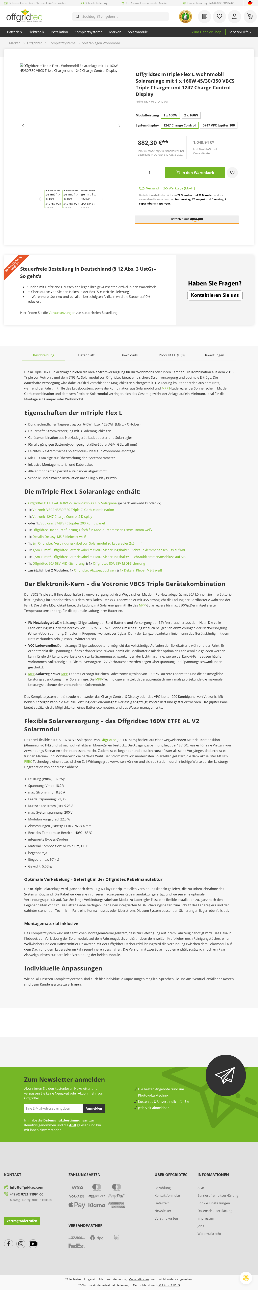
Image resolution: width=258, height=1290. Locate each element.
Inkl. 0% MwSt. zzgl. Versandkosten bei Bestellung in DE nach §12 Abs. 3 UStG (161, 153)
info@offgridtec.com (26, 1187)
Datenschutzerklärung (215, 1211)
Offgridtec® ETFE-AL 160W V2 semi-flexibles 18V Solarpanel (73, 503)
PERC (28, 761)
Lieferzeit (162, 1203)
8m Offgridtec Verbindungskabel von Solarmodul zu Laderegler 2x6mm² (87, 543)
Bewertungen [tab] (214, 355)
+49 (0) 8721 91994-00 (26, 1194)
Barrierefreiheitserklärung (218, 1195)
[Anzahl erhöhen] (159, 172)
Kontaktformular (168, 1195)
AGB (72, 1125)
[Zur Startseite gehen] (24, 15)
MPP (142, 605)
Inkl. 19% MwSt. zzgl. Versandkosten (205, 151)
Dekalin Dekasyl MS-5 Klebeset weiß (59, 537)
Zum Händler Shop (206, 32)
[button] (187, 221)
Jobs (201, 1226)
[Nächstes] (119, 126)
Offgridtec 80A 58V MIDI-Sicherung (119, 563)
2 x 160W (191, 115)
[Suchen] (77, 16)
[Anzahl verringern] (140, 172)
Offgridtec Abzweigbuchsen (95, 570)
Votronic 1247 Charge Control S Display (62, 516)
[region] (71, 135)
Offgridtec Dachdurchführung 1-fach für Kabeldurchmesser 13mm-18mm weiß (92, 530)
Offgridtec (108, 740)
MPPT (166, 388)
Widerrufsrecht (209, 1233)
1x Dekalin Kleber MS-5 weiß (141, 570)
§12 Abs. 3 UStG (169, 1285)
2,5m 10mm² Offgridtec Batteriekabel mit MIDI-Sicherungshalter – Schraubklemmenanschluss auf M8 (108, 557)
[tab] (43, 355)
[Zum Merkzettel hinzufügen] (232, 172)
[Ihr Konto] (234, 16)
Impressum (206, 1218)
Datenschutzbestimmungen (65, 1120)
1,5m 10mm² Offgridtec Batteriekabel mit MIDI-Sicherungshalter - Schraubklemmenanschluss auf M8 (108, 550)
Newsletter (163, 1211)
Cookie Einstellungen (214, 1203)
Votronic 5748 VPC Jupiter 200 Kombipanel (73, 523)
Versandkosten (166, 1218)
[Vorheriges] (23, 126)
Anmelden (94, 1108)
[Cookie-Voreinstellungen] (246, 1278)
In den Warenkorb (197, 172)
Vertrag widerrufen (22, 1221)
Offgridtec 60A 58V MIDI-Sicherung (58, 563)
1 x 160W (170, 115)
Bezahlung (163, 1188)
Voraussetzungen (62, 312)
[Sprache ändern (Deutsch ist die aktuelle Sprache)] (250, 3)
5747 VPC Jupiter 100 (219, 125)
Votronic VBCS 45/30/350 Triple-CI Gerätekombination (73, 510)
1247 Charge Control (179, 125)
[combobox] (124, 16)
